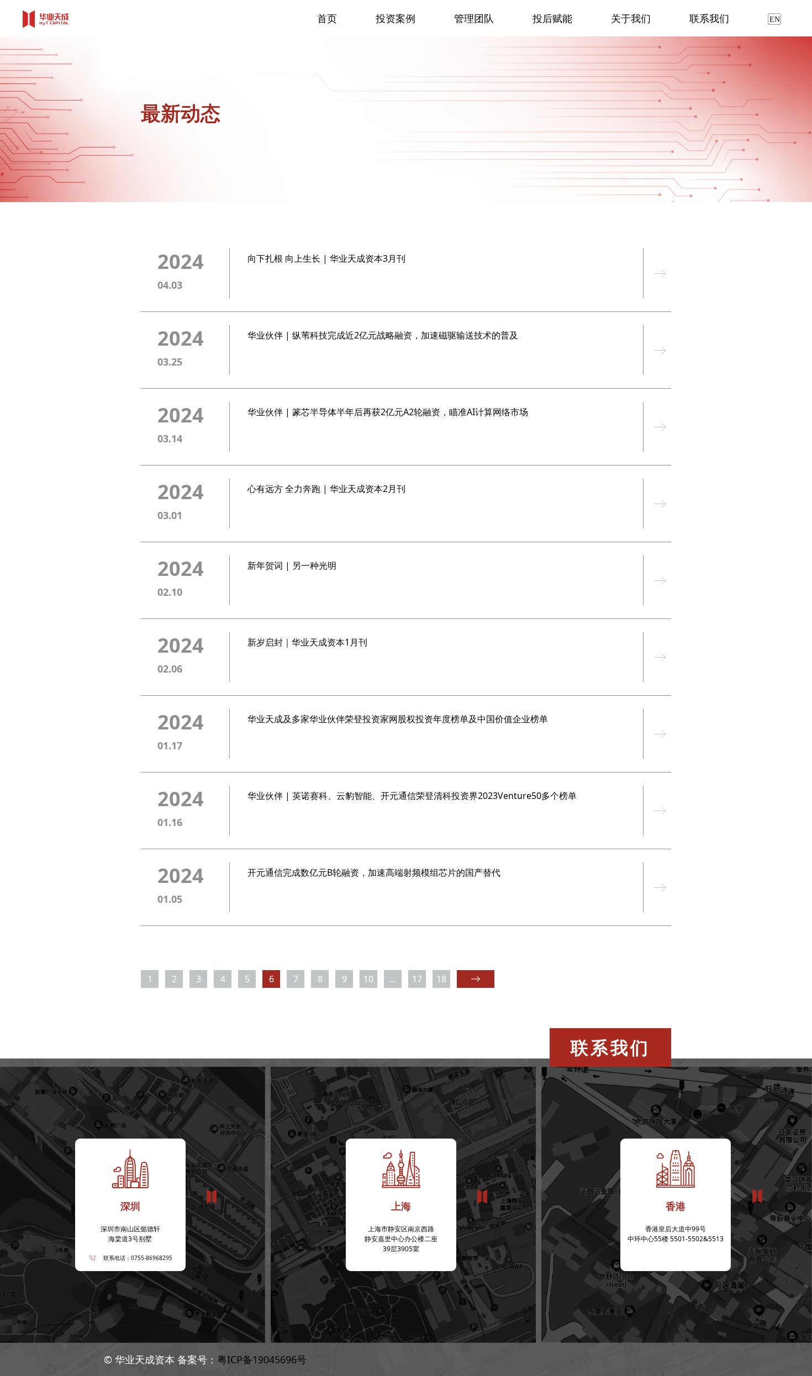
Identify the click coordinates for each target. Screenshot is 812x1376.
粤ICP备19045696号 (262, 1359)
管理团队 (474, 18)
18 (441, 979)
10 (368, 979)
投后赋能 (552, 18)
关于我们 (631, 18)
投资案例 (395, 18)
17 (417, 979)
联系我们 (709, 18)
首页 (327, 18)
